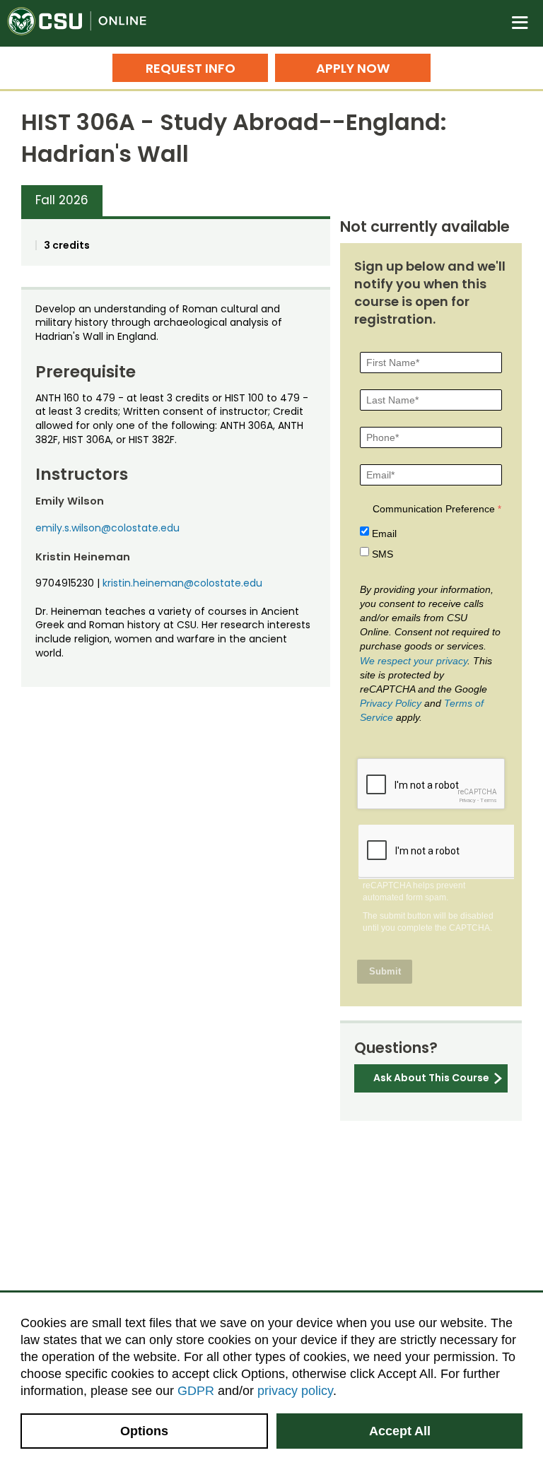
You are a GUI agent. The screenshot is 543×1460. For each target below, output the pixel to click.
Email (384, 533)
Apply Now (353, 68)
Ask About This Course (431, 1078)
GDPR (195, 1391)
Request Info (190, 68)
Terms (488, 800)
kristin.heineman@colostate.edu (182, 583)
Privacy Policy (390, 703)
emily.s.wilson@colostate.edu (107, 528)
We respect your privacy (413, 660)
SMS (382, 554)
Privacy (467, 800)
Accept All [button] (400, 1431)
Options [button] (144, 1431)
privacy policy (295, 1391)
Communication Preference (434, 508)
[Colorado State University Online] (85, 23)
